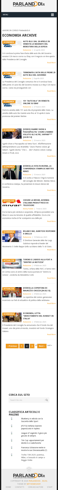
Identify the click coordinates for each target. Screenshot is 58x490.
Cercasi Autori (35, 487)
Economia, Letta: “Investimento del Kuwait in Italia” (38, 316)
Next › (42, 346)
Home (8, 487)
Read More (51, 63)
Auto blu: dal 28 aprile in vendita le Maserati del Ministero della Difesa (36, 44)
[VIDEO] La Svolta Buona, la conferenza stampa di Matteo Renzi (38, 168)
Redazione (27, 50)
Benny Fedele (28, 209)
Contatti (19, 487)
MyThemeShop (33, 484)
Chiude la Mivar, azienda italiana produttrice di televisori (36, 202)
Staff (49, 487)
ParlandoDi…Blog (38, 481)
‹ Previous (12, 346)
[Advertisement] (30, 22)
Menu (5, 15)
